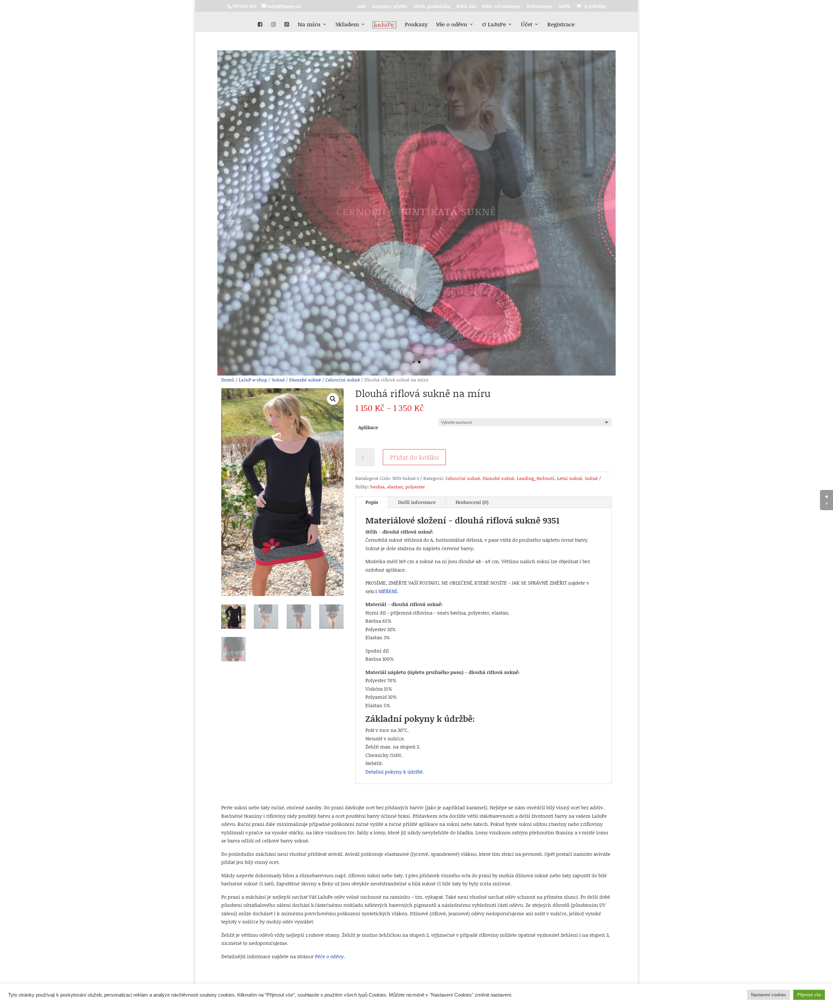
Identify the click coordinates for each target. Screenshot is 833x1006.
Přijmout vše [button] (809, 994)
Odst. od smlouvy (501, 6)
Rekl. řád (466, 6)
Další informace (417, 502)
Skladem (347, 25)
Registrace (561, 25)
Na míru (309, 25)
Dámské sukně (305, 379)
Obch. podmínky (432, 6)
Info (361, 6)
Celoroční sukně (342, 379)
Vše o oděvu (451, 25)
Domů (227, 379)
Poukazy (416, 25)
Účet (526, 25)
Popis (371, 502)
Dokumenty (539, 6)
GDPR (564, 6)
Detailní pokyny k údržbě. (394, 771)
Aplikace (368, 427)
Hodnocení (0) (472, 502)
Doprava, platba (389, 6)
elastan (395, 486)
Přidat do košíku (414, 457)
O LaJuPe (494, 25)
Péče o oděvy (329, 956)
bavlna (377, 486)
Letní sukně (569, 478)
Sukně (278, 379)
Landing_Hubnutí (535, 478)
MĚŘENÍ (387, 591)
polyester (415, 486)
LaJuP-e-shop (253, 379)
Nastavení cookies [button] (768, 994)
